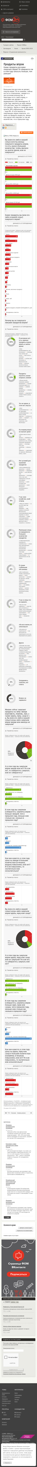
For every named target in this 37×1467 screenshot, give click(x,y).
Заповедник (7, 48)
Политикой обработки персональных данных (14, 1374)
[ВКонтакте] (3, 127)
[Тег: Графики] (31, 1113)
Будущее (4, 1396)
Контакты (4, 1422)
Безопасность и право (6, 1393)
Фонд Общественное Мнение (8, 1434)
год (17, 1302)
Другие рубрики (8, 13)
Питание (13, 1113)
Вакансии (4, 1424)
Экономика (24, 5)
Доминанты (6, 2)
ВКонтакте (18, 1412)
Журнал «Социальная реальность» (14, 52)
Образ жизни (25, 2)
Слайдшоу (17, 1397)
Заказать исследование (12, 32)
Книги (16, 48)
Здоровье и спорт (6, 1401)
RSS (4, 1412)
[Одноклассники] (6, 127)
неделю (7, 1302)
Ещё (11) (4, 1405)
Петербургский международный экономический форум (11, 1182)
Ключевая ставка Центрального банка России (12, 1145)
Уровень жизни (21, 1113)
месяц (13, 1302)
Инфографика (18, 1395)
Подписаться (13, 1369)
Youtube (18, 1416)
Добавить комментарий (26, 1227)
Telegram (18, 1414)
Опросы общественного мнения (12, 1326)
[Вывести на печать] (32, 59)
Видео (16, 1393)
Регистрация (9, 37)
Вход (2, 37)
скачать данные (27, 132)
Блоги (16, 1401)
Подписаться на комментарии (24, 1230)
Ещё (8, 1217)
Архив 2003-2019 (27, 48)
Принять (7, 1463)
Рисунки (17, 1399)
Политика (24, 9)
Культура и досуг (6, 1403)
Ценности (6, 5)
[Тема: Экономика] (2, 58)
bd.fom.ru (16, 1440)
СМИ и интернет (8, 9)
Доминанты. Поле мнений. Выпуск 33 (13, 1307)
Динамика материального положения (10, 1126)
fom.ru (14, 1438)
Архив (5, 1414)
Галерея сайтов (8, 45)
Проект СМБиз (21, 45)
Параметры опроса (12, 159)
